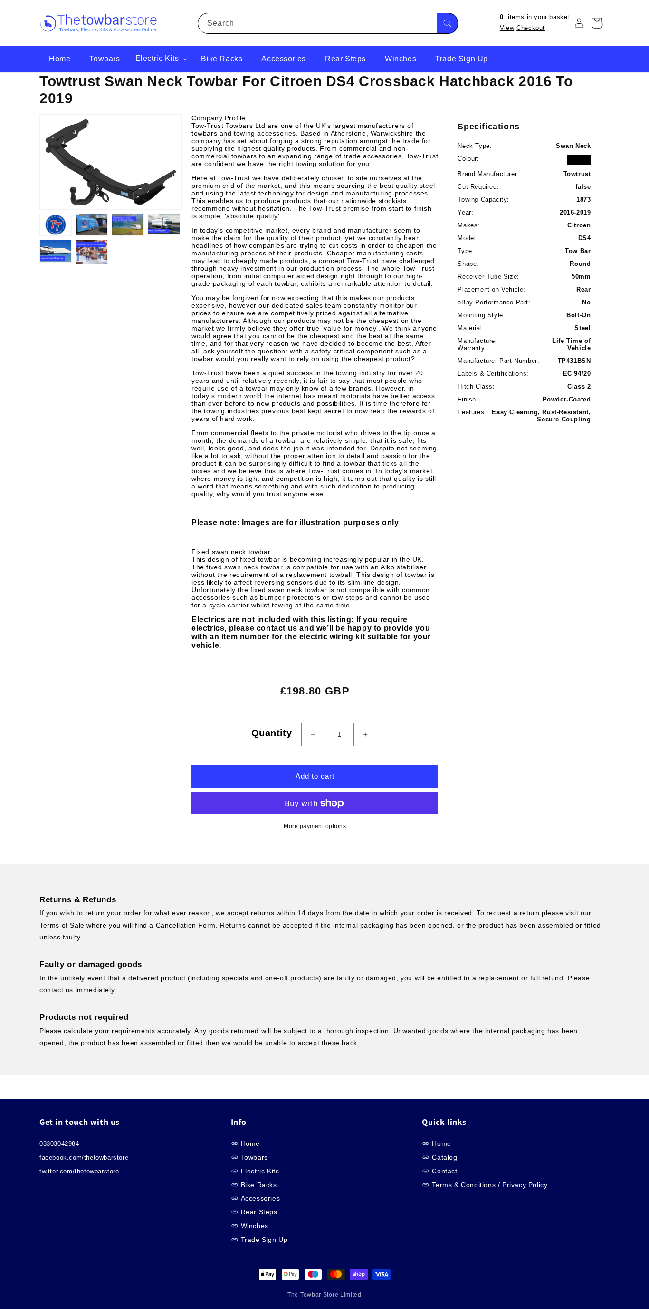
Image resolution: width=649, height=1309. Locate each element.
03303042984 (59, 1143)
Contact (444, 1171)
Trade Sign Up (264, 1239)
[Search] (447, 23)
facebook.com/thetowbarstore (83, 1157)
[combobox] (328, 23)
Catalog (444, 1157)
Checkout (530, 27)
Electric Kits (260, 1171)
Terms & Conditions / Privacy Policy (489, 1185)
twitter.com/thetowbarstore (79, 1171)
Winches (254, 1226)
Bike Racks (259, 1185)
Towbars (254, 1157)
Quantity (271, 733)
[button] (161, 59)
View (507, 27)
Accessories (260, 1198)
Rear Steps (259, 1212)
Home (250, 1143)
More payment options (315, 826)
